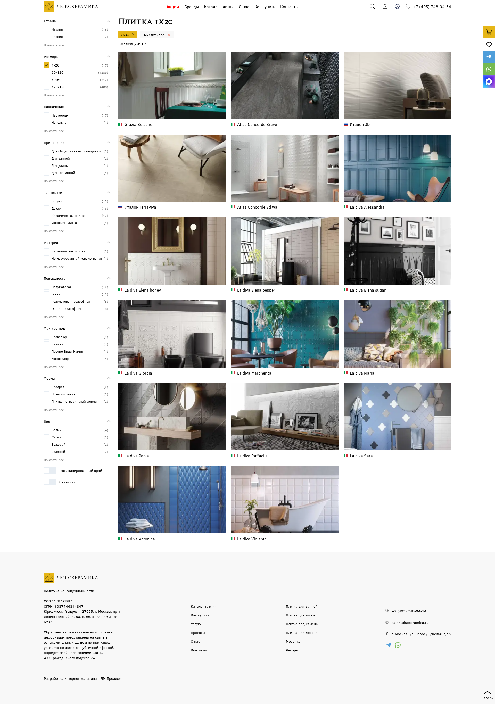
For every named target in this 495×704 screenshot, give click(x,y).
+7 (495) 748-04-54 (432, 6)
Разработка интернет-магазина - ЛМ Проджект (83, 678)
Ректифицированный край (80, 470)
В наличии (67, 481)
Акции (173, 6)
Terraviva (140, 207)
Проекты (198, 632)
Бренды (191, 6)
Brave (257, 124)
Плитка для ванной (302, 606)
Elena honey (143, 290)
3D (360, 124)
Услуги (196, 623)
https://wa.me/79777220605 (489, 69)
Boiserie (138, 124)
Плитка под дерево (302, 632)
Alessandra (367, 207)
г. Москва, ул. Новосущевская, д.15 (421, 633)
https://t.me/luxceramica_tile (489, 57)
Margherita (254, 373)
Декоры (292, 649)
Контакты (289, 6)
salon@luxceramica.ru (410, 622)
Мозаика (293, 641)
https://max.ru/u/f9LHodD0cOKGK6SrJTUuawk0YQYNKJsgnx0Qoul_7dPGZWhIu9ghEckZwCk (489, 81)
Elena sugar (368, 290)
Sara (361, 455)
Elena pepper (256, 290)
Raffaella (252, 455)
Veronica (140, 538)
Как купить (264, 6)
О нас (244, 6)
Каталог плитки (219, 6)
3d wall (258, 207)
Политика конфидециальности (69, 590)
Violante (252, 538)
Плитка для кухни (300, 614)
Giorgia (138, 373)
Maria (362, 373)
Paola (137, 455)
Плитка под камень (302, 623)
